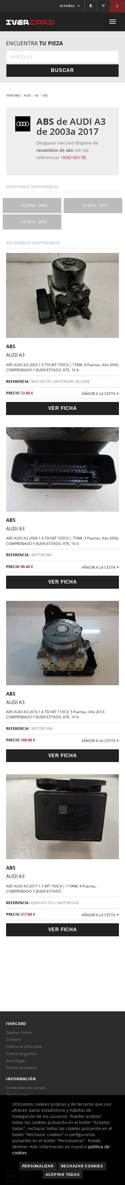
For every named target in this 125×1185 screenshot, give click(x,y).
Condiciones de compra (26, 1087)
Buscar (62, 70)
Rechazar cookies (82, 1166)
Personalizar (38, 1166)
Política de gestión (21, 1053)
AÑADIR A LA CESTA (100, 393)
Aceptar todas (63, 1175)
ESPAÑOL (68, 6)
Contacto (13, 1039)
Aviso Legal (15, 1060)
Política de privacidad (24, 1046)
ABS (10, 346)
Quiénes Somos (19, 1032)
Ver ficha (62, 408)
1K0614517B (73, 157)
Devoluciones (17, 1094)
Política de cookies (21, 1067)
